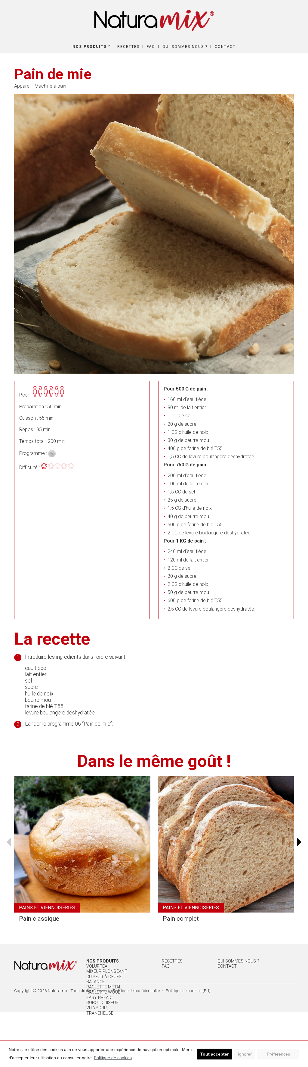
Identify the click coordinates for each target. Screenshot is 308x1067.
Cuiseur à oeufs (104, 976)
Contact (225, 47)
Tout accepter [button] (214, 1054)
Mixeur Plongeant (106, 971)
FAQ (151, 47)
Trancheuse (99, 1013)
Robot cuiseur (102, 1002)
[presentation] (9, 842)
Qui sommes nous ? (185, 47)
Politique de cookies (113, 1057)
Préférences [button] (278, 1054)
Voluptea (96, 966)
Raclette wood (103, 992)
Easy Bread (98, 997)
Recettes (128, 47)
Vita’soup (96, 1007)
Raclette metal (103, 987)
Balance (95, 982)
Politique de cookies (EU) (188, 990)
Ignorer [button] (245, 1054)
